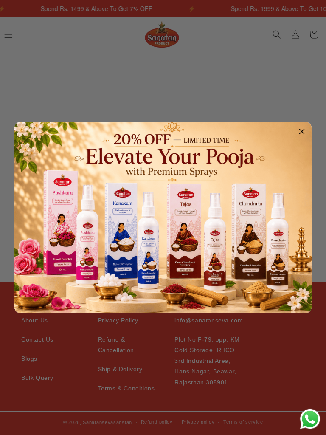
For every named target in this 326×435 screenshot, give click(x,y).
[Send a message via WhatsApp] (310, 419)
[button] (301, 131)
